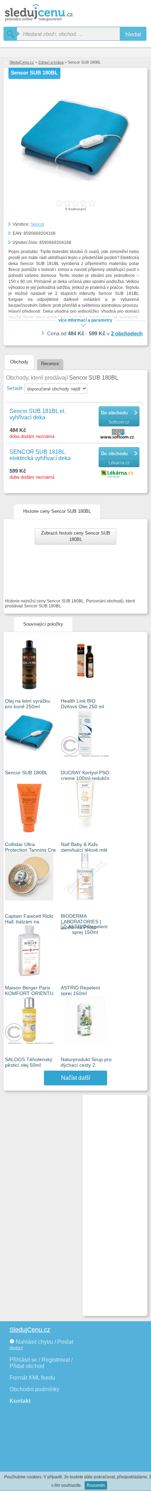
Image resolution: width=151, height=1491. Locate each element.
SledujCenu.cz (21, 62)
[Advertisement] (112, 1202)
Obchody (19, 361)
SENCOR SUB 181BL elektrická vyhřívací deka (40, 455)
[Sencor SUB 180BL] (75, 193)
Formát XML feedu (32, 1378)
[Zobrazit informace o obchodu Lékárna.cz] (118, 474)
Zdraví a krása (51, 62)
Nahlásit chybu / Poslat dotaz (41, 1345)
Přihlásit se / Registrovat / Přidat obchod (41, 1363)
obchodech (127, 333)
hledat (133, 33)
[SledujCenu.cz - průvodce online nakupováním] (49, 13)
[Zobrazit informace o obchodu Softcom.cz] (118, 434)
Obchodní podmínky (34, 1389)
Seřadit (14, 388)
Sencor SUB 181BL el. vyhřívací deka (37, 414)
